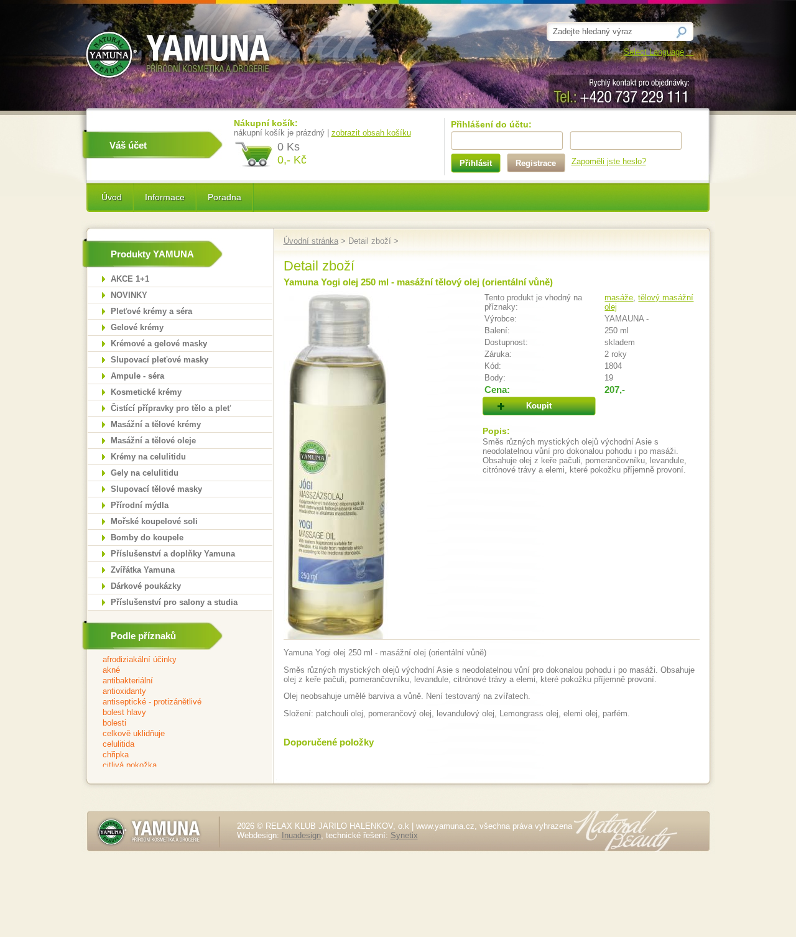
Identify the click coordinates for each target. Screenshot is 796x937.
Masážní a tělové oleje (153, 440)
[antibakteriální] (172, 681)
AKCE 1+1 (130, 279)
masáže (618, 297)
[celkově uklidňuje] (172, 734)
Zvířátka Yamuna (143, 570)
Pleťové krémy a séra (151, 311)
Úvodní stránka (311, 241)
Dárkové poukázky (146, 586)
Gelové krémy (137, 327)
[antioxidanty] (172, 691)
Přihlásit (476, 163)
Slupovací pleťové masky (159, 359)
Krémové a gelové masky (159, 343)
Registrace (536, 163)
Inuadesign (301, 835)
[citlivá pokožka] (172, 765)
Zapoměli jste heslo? (609, 161)
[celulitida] (172, 744)
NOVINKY (129, 295)
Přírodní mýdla (140, 505)
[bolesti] (172, 723)
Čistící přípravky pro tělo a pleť (171, 408)
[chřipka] (172, 755)
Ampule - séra (137, 376)
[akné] (172, 670)
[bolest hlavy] (172, 713)
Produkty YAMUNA (152, 254)
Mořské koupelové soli (154, 521)
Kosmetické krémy (146, 392)
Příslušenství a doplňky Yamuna (173, 553)
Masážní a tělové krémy (156, 424)
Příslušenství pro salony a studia (174, 602)
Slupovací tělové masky (156, 489)
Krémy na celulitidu (148, 456)
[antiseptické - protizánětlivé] (172, 702)
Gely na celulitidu (144, 473)
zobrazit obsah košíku (371, 132)
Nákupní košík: (266, 123)
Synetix (404, 835)
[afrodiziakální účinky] (172, 660)
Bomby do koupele (147, 537)
